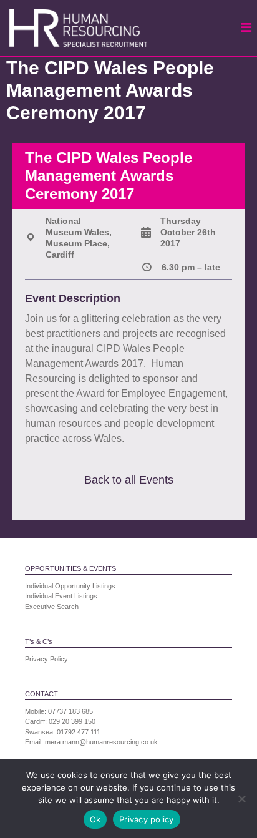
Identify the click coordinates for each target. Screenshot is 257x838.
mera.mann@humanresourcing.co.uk (101, 742)
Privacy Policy (46, 659)
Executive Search (52, 606)
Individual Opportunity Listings (70, 586)
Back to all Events (128, 480)
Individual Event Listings (61, 596)
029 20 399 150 (72, 721)
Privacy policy (146, 819)
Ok (95, 819)
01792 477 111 (78, 732)
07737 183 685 (70, 711)
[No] (241, 798)
